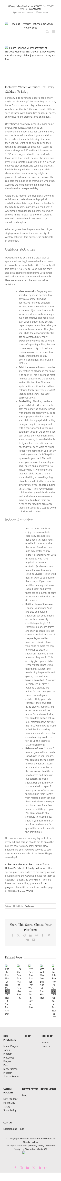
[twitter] (33, 1167)
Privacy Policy (36, 1145)
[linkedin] (27, 1167)
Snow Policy (9, 1110)
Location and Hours (13, 1128)
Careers (46, 1046)
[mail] (45, 1167)
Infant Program (11, 1046)
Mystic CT (42, 1149)
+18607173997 (11, 1033)
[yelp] (39, 1167)
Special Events (11, 1076)
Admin (45, 1042)
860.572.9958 (25, 890)
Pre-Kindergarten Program (10, 1069)
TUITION (27, 1036)
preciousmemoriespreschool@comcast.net (31, 12)
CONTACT (8, 1122)
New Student (10, 1099)
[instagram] (21, 1167)
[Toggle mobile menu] (54, 31)
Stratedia (30, 1149)
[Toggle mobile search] (47, 31)
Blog (24, 1095)
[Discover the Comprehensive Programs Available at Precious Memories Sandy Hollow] (19, 966)
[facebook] (15, 1167)
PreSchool (29, 906)
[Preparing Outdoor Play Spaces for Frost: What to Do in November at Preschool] (30, 966)
